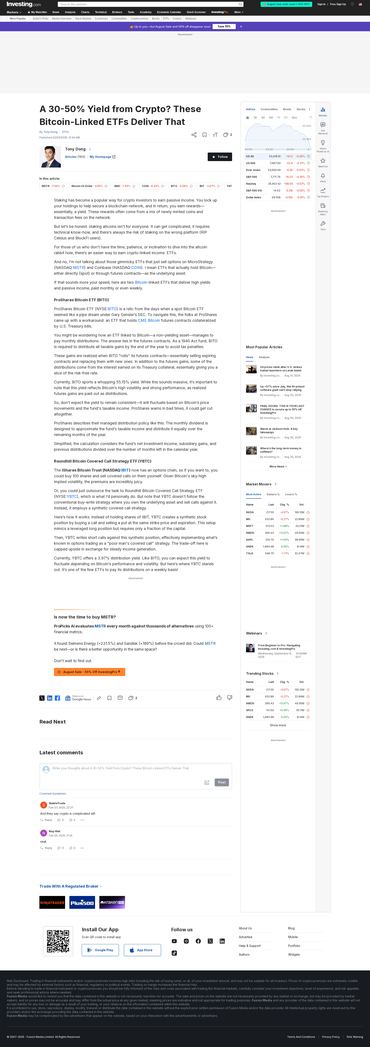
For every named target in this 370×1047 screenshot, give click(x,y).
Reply (48, 820)
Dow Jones (253, 170)
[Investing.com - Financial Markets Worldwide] (24, 4)
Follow (223, 157)
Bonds (156, 18)
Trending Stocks (260, 673)
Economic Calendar (169, 12)
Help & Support (250, 946)
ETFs (166, 18)
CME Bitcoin (149, 320)
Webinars (190, 18)
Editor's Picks (40, 18)
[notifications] (352, 4)
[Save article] (204, 134)
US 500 (250, 163)
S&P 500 (251, 176)
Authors (244, 954)
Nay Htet (54, 831)
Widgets (294, 954)
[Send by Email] (120, 697)
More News (277, 466)
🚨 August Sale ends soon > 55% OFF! (286, 4)
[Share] (194, 134)
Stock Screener (196, 12)
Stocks (301, 109)
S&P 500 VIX (254, 190)
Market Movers (259, 484)
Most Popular (18, 18)
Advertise (245, 937)
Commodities (119, 18)
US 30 (250, 156)
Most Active (253, 494)
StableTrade (57, 803)
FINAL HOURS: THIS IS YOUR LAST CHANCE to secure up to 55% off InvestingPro (282, 409)
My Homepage (100, 157)
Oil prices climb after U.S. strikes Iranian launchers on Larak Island (281, 368)
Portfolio (294, 946)
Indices (250, 109)
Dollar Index (253, 197)
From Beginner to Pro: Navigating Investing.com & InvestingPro (279, 647)
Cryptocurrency (139, 18)
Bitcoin (141, 282)
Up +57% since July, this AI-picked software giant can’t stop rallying (282, 388)
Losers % (291, 494)
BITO (112, 309)
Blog (291, 928)
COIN (136, 267)
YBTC (72, 496)
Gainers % (273, 494)
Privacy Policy (331, 1036)
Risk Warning (355, 1036)
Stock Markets (83, 18)
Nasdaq (251, 183)
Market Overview (62, 18)
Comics (177, 18)
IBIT (125, 470)
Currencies (101, 18)
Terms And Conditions (301, 1036)
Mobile (293, 937)
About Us (245, 928)
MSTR (78, 267)
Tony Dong (75, 149)
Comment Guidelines (52, 793)
